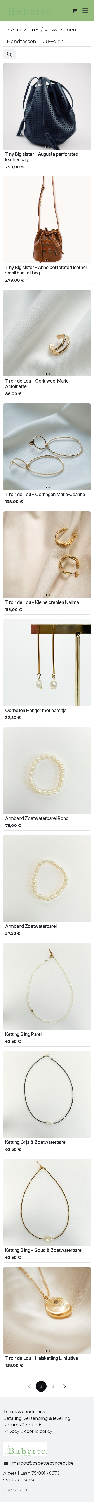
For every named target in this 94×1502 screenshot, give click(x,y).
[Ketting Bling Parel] (47, 986)
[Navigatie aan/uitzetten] (85, 10)
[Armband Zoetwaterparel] (47, 878)
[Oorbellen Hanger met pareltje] (47, 662)
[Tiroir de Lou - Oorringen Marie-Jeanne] (47, 446)
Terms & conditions (24, 1411)
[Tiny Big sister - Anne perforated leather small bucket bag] (47, 219)
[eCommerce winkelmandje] (74, 10)
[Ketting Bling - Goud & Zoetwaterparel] (47, 1202)
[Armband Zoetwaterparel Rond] (47, 770)
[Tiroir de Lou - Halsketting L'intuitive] (47, 1310)
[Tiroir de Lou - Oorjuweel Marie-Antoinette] (47, 333)
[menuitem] (21, 41)
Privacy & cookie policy (27, 1431)
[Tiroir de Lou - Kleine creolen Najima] (47, 554)
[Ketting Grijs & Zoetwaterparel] (47, 1094)
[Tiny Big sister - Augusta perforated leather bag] (47, 106)
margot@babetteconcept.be (43, 1463)
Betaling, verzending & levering (36, 1418)
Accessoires (25, 30)
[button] (9, 54)
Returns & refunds (22, 1424)
